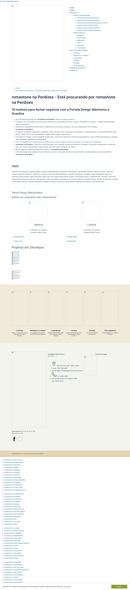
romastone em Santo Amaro (14, 509)
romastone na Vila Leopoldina (14, 480)
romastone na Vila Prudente (14, 514)
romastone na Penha (11, 558)
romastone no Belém (11, 467)
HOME (72, 8)
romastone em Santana (12, 506)
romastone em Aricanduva (13, 582)
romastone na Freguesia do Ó (14, 490)
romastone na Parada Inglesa (14, 511)
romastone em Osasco (12, 504)
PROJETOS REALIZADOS (79, 50)
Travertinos (81, 48)
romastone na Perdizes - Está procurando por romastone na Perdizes (42, 91)
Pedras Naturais (79, 33)
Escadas (77, 63)
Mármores (81, 40)
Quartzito (80, 45)
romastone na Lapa (11, 548)
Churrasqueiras (79, 65)
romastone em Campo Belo (14, 462)
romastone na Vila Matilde (13, 536)
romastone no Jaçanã (11, 528)
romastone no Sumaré (12, 475)
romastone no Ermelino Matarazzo (16, 570)
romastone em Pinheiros (12, 516)
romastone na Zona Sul (12, 541)
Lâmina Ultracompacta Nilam (87, 25)
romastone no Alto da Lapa (14, 567)
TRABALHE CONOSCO (78, 68)
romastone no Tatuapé (12, 521)
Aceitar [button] (119, 586)
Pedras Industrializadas (82, 15)
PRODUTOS (74, 13)
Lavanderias (78, 58)
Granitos (80, 35)
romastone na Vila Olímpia (13, 580)
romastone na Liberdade (12, 477)
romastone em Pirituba (12, 482)
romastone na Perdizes (12, 465)
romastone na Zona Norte (13, 551)
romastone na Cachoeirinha (14, 494)
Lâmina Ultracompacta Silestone (89, 30)
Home (18, 88)
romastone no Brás (10, 524)
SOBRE (72, 10)
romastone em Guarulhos (13, 499)
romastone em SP (10, 519)
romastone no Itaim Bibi (12, 562)
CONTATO (73, 70)
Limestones (81, 38)
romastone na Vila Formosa (14, 556)
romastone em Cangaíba (13, 533)
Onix (79, 43)
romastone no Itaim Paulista (14, 531)
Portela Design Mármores (9, 1)
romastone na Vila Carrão (13, 460)
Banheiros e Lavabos (81, 55)
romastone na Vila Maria (12, 553)
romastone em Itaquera (12, 501)
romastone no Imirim (11, 546)
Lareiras (76, 60)
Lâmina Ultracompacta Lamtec (88, 20)
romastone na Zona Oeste (13, 565)
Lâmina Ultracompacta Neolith (88, 28)
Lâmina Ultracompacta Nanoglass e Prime (92, 23)
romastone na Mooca (11, 577)
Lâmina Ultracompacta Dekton (88, 18)
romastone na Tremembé (13, 485)
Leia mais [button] (67, 586)
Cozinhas (19, 330)
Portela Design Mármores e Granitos (33, 453)
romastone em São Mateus (13, 575)
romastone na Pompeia (12, 496)
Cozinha (76, 53)
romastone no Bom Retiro (13, 572)
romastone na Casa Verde (13, 487)
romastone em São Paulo (13, 538)
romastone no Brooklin (12, 472)
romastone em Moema (12, 470)
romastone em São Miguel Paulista (16, 543)
